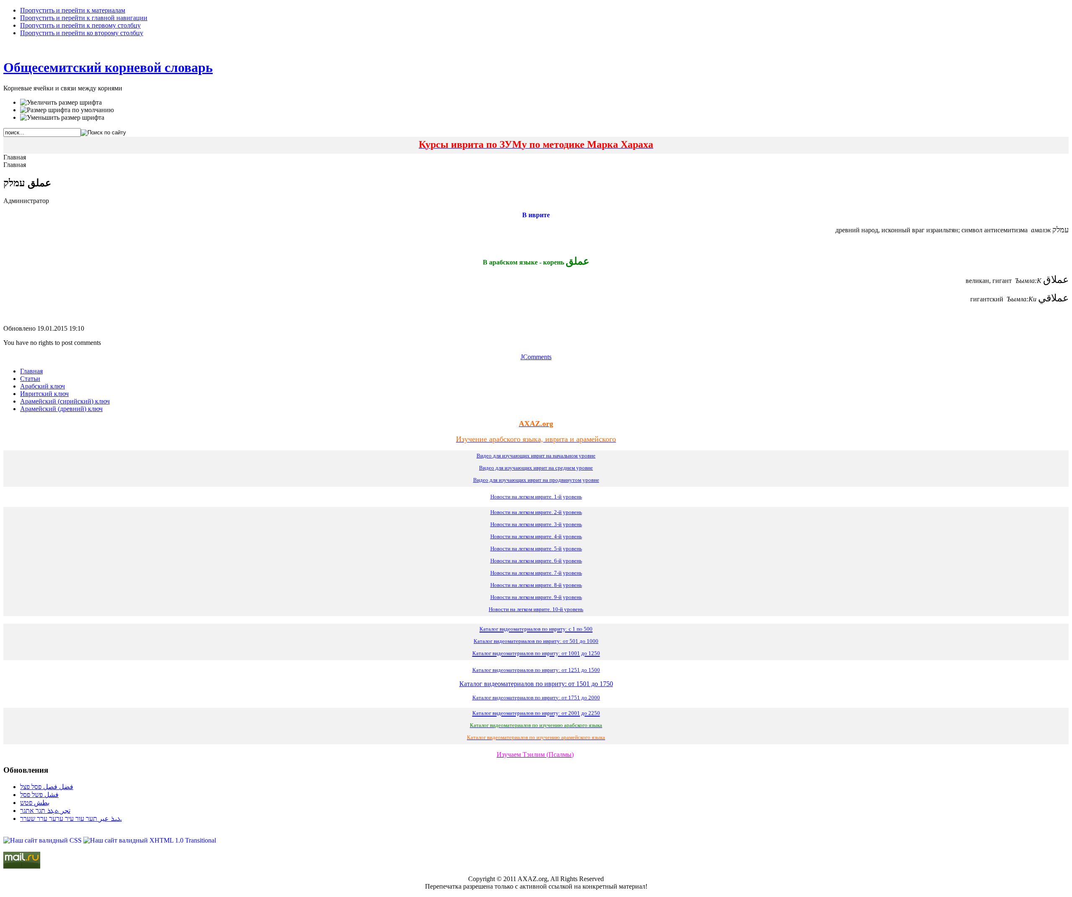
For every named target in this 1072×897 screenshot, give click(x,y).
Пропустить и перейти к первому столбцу (80, 25)
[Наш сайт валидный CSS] (43, 840)
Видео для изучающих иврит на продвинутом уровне (536, 480)
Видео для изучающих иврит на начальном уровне (536, 455)
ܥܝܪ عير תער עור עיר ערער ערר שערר (71, 818)
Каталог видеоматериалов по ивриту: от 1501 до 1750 (536, 683)
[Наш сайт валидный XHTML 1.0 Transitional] (149, 840)
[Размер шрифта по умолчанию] (67, 110)
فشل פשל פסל (39, 794)
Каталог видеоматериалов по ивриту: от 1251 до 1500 (536, 670)
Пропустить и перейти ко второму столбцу (81, 32)
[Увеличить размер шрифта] (61, 102)
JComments (536, 356)
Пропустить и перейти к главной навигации (83, 17)
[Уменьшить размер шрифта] (62, 117)
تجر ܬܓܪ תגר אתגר (45, 810)
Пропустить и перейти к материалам (72, 10)
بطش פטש (34, 802)
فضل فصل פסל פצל (46, 786)
